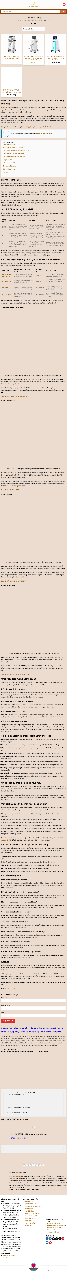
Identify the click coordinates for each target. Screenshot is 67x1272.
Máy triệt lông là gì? (9, 144)
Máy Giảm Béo (29, 1211)
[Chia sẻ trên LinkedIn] (39, 1165)
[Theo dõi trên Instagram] (50, 1238)
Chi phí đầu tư (7, 160)
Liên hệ (5, 1258)
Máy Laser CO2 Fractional (33, 1213)
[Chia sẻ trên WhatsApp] (24, 1165)
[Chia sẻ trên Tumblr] (43, 1165)
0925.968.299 (11, 989)
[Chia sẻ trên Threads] (33, 1165)
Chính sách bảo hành (53, 1223)
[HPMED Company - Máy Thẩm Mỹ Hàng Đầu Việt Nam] (33, 4)
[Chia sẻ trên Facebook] (27, 1165)
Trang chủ (18, 20)
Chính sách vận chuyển (54, 1228)
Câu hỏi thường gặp (9, 169)
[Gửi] (63, 11)
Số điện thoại (5, 1005)
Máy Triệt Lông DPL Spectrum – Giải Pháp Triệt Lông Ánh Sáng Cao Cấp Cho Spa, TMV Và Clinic (11, 91)
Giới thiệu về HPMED (9, 1255)
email (3, 1012)
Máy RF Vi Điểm (30, 1223)
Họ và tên (4, 998)
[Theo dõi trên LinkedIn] (47, 1242)
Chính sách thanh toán (54, 1230)
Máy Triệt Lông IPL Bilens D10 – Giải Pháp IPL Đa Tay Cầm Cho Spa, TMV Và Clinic (33, 58)
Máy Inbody (28, 1225)
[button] (2, 5)
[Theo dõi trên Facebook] (47, 1238)
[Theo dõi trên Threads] (59, 1238)
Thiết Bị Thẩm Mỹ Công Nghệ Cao (32, 20)
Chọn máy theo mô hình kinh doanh (13, 154)
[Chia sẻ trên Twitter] (30, 1165)
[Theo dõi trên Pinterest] (62, 1238)
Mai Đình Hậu (10, 127)
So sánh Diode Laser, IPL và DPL (13, 147)
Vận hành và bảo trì (9, 163)
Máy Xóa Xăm (29, 1201)
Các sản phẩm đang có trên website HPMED (16, 150)
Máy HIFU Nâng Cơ (31, 1216)
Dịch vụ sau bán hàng (9, 166)
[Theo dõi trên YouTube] (50, 1242)
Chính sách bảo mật (53, 1232)
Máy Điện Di (28, 1221)
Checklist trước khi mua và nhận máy (14, 157)
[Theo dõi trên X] (56, 1238)
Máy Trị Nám (29, 1208)
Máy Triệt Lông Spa (31, 1204)
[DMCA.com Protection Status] (50, 1251)
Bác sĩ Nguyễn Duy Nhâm (30, 127)
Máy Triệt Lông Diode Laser (33, 1206)
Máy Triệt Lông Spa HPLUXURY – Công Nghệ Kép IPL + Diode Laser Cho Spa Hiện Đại (55, 58)
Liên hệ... (11, 61)
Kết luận (5, 172)
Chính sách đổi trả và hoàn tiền (56, 1226)
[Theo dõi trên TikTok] (53, 1238)
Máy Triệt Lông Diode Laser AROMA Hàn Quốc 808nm (11, 57)
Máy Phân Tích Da (30, 1218)
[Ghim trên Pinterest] (36, 1165)
